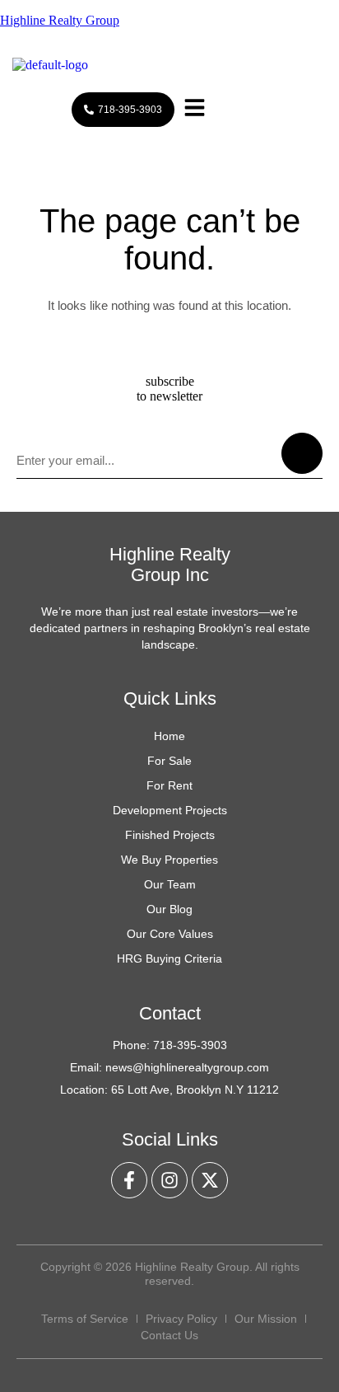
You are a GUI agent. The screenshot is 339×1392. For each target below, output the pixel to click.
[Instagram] (169, 1180)
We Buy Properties (169, 859)
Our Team (170, 884)
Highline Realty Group (59, 20)
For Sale (169, 760)
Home (169, 736)
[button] (195, 110)
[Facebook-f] (129, 1180)
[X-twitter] (210, 1180)
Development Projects (170, 810)
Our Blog (169, 909)
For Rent (169, 785)
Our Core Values (170, 933)
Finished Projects (170, 834)
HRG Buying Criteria (169, 958)
